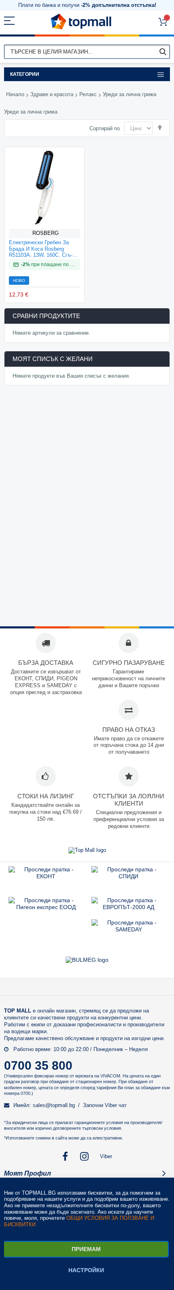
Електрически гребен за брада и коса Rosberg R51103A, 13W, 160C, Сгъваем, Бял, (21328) (40, 248)
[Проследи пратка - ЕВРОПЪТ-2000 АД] (128, 907)
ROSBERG (45, 233)
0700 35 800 (38, 1065)
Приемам (86, 1249)
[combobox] (87, 52)
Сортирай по (104, 128)
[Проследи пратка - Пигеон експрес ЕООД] (45, 907)
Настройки (86, 1270)
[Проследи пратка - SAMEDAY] (128, 929)
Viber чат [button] (116, 1105)
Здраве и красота (51, 94)
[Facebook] (65, 1156)
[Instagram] (85, 1156)
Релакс (88, 94)
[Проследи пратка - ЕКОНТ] (45, 876)
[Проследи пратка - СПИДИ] (128, 876)
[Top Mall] (81, 22)
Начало (15, 94)
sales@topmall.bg (54, 1105)
